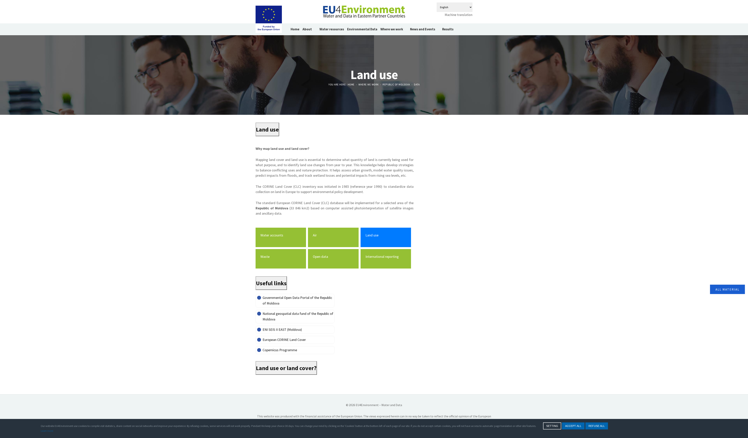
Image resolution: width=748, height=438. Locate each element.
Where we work (391, 29)
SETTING (552, 425)
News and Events (422, 29)
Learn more (47, 431)
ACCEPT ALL (573, 425)
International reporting (382, 256)
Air (315, 235)
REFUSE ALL (596, 425)
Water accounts (271, 235)
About (307, 29)
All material (727, 289)
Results (447, 29)
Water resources (331, 29)
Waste (265, 256)
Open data (320, 256)
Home (295, 29)
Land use (371, 235)
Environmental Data (362, 29)
